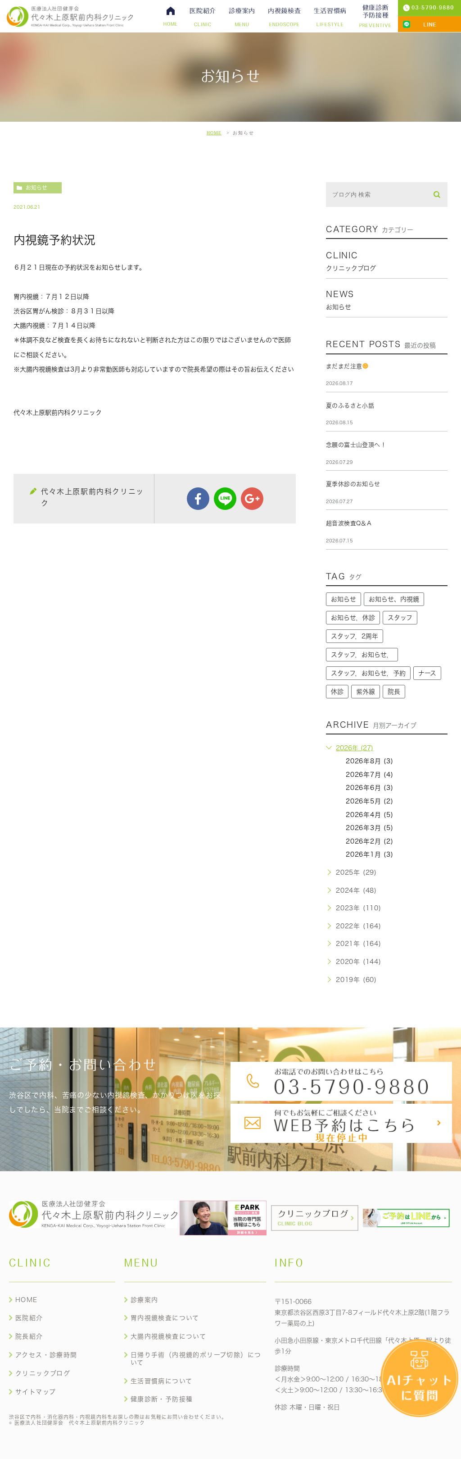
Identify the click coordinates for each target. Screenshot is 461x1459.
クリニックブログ (42, 1373)
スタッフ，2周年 (354, 636)
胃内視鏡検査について (165, 1318)
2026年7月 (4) (369, 774)
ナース (427, 673)
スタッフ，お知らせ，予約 (368, 673)
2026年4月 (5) (369, 815)
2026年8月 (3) (369, 761)
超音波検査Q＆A (348, 523)
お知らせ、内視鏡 (394, 599)
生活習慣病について (162, 1381)
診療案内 (144, 1300)
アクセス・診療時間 (46, 1355)
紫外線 (365, 691)
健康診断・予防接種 (162, 1399)
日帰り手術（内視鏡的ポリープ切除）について (196, 1359)
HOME (214, 132)
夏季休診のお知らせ (353, 484)
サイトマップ (35, 1392)
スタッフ (400, 618)
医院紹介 (29, 1318)
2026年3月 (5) (369, 828)
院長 (394, 691)
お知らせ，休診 (353, 618)
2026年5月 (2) (369, 801)
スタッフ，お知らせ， (362, 655)
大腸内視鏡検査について (168, 1336)
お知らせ (36, 187)
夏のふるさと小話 (350, 405)
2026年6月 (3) (369, 788)
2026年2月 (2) (369, 841)
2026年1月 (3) (369, 854)
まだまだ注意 (344, 366)
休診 (337, 691)
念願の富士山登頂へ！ (356, 445)
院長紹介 (29, 1336)
